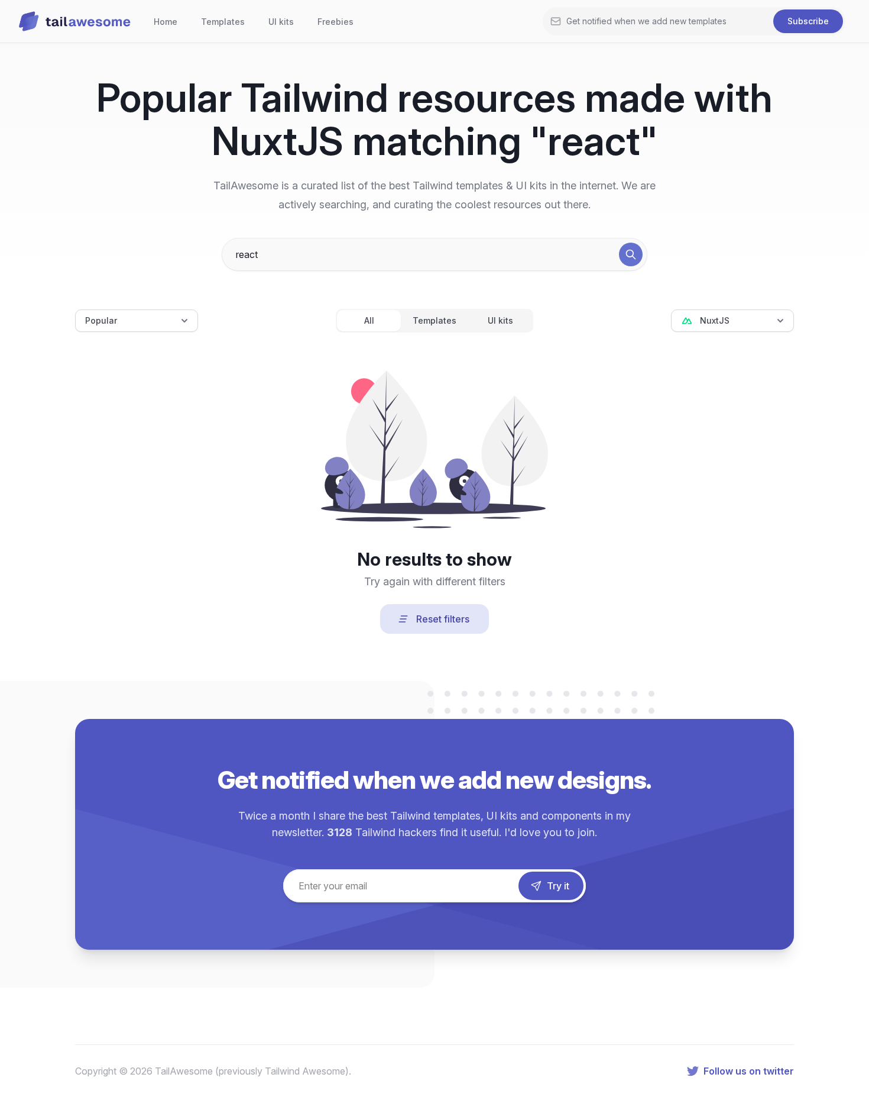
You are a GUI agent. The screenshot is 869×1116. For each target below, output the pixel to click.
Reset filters (442, 619)
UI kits (281, 22)
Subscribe (808, 21)
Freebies (335, 22)
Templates (223, 22)
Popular (101, 320)
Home (165, 22)
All (369, 320)
